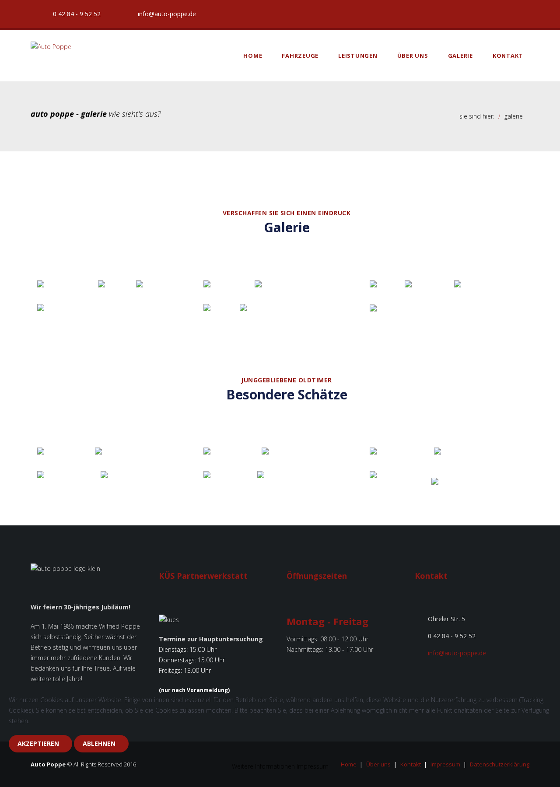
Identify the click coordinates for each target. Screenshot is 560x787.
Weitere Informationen (263, 766)
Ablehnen (99, 743)
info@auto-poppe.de (165, 14)
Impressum (313, 766)
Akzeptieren (38, 743)
